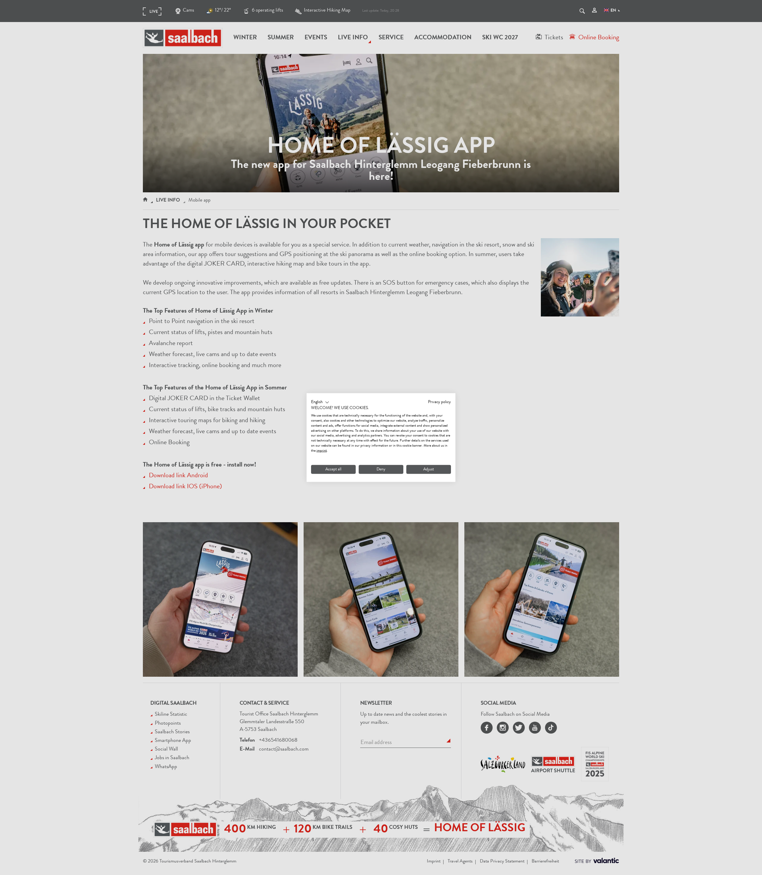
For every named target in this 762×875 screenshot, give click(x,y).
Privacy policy (439, 402)
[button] (320, 402)
